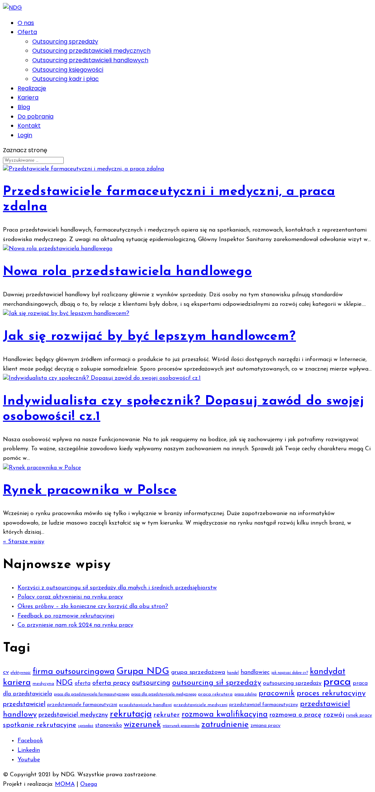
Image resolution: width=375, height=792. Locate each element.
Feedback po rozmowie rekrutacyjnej (66, 616)
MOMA (65, 784)
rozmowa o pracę (296, 715)
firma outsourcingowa (74, 672)
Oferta (27, 32)
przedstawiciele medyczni (200, 705)
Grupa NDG (142, 671)
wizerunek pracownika (181, 726)
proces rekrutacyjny (331, 693)
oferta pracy (111, 683)
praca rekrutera (215, 694)
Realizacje (32, 88)
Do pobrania (35, 116)
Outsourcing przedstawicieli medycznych (91, 50)
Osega (88, 784)
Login (25, 135)
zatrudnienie (225, 725)
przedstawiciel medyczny (73, 715)
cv (6, 672)
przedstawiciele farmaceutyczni (82, 704)
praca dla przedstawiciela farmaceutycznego (91, 694)
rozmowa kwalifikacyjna (225, 714)
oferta (82, 683)
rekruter (166, 715)
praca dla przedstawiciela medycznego (163, 694)
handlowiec (255, 672)
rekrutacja (131, 714)
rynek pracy (359, 715)
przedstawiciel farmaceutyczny (263, 704)
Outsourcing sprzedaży (65, 41)
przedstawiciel (24, 704)
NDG (64, 683)
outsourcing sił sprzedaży (216, 683)
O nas (26, 23)
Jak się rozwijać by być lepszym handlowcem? (149, 336)
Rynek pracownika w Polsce (90, 490)
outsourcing (151, 683)
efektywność (21, 673)
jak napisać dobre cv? (289, 673)
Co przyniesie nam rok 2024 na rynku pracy (75, 625)
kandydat (327, 672)
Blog (24, 107)
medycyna (43, 684)
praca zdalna (245, 694)
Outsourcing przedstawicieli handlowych (90, 60)
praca (337, 682)
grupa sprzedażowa (198, 672)
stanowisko (108, 725)
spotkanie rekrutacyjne (39, 725)
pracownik (277, 693)
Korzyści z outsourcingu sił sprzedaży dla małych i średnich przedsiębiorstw (117, 588)
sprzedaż (85, 726)
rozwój (333, 715)
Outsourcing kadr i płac (65, 79)
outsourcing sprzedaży (292, 683)
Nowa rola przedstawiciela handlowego (127, 272)
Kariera (28, 97)
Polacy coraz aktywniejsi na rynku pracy (70, 597)
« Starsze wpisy (23, 542)
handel (233, 673)
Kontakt (29, 125)
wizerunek (142, 725)
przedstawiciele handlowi (145, 705)
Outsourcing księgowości (67, 69)
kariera (17, 682)
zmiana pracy (265, 725)
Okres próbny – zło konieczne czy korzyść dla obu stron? (93, 606)
